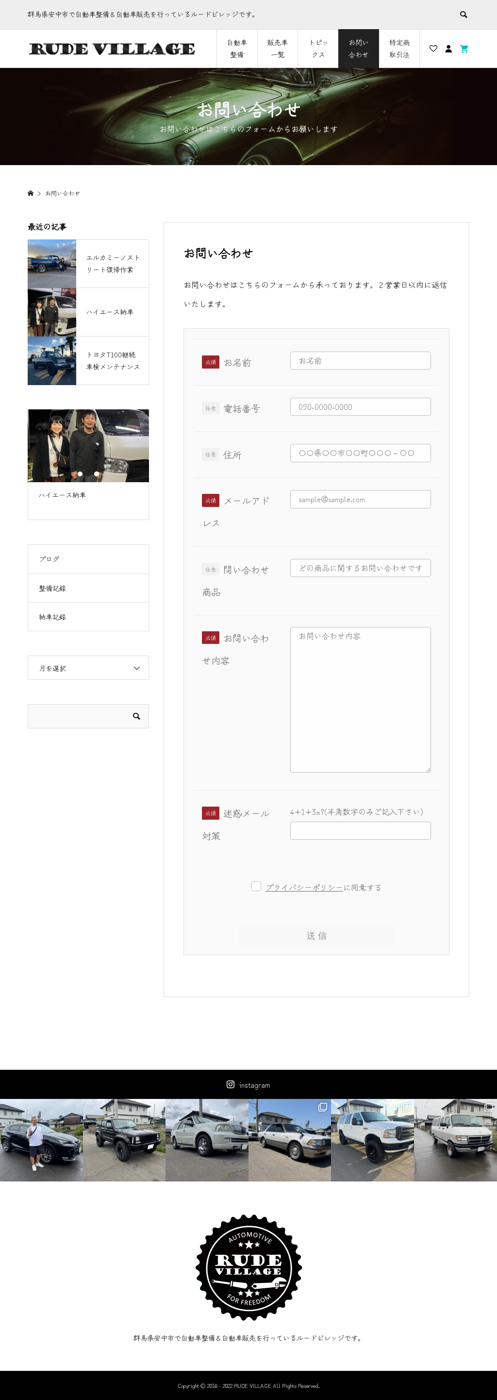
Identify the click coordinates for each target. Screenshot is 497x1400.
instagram (254, 1084)
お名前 (237, 362)
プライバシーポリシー (304, 887)
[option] (88, 458)
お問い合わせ (358, 48)
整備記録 (52, 588)
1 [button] (80, 474)
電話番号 (241, 408)
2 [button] (88, 474)
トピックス (318, 48)
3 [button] (97, 474)
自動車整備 (237, 48)
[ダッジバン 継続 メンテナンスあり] (455, 1140)
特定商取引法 (399, 48)
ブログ (49, 559)
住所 (232, 454)
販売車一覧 (277, 48)
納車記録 (52, 617)
